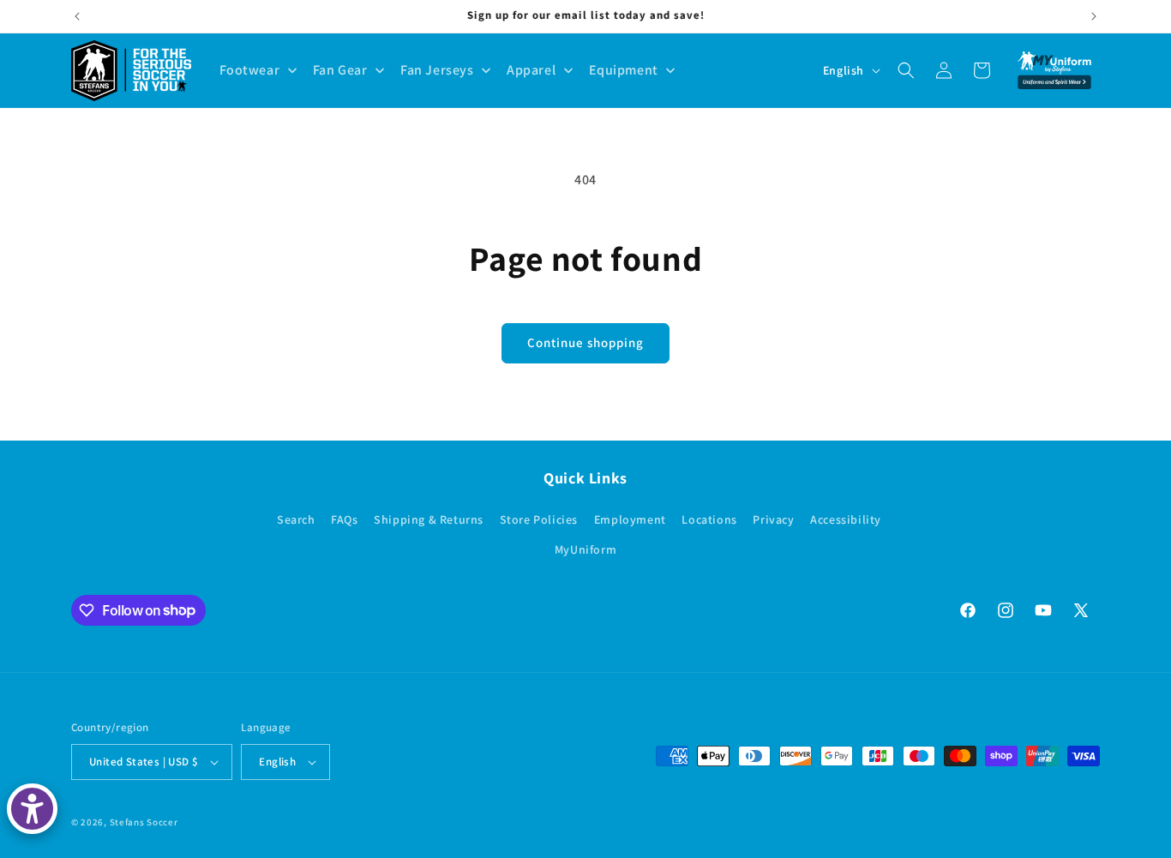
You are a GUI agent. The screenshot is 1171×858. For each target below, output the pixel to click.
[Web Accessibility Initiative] (32, 809)
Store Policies (539, 519)
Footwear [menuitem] (249, 70)
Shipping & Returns (428, 519)
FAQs (344, 519)
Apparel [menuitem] (531, 70)
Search (296, 519)
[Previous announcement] (77, 16)
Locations (709, 519)
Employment (630, 519)
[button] (906, 70)
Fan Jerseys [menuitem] (437, 70)
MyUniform (585, 549)
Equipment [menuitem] (623, 70)
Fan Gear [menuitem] (340, 70)
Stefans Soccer (144, 822)
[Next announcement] (1094, 16)
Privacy (773, 519)
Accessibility (845, 519)
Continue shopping (585, 342)
